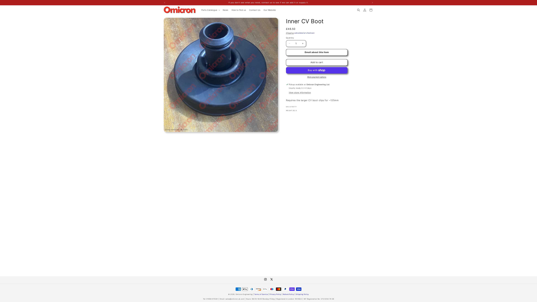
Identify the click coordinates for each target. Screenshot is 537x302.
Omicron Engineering (244, 294)
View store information (300, 92)
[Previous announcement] (165, 2)
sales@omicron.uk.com (234, 299)
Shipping (290, 33)
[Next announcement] (372, 2)
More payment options (316, 77)
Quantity (290, 38)
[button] (210, 10)
